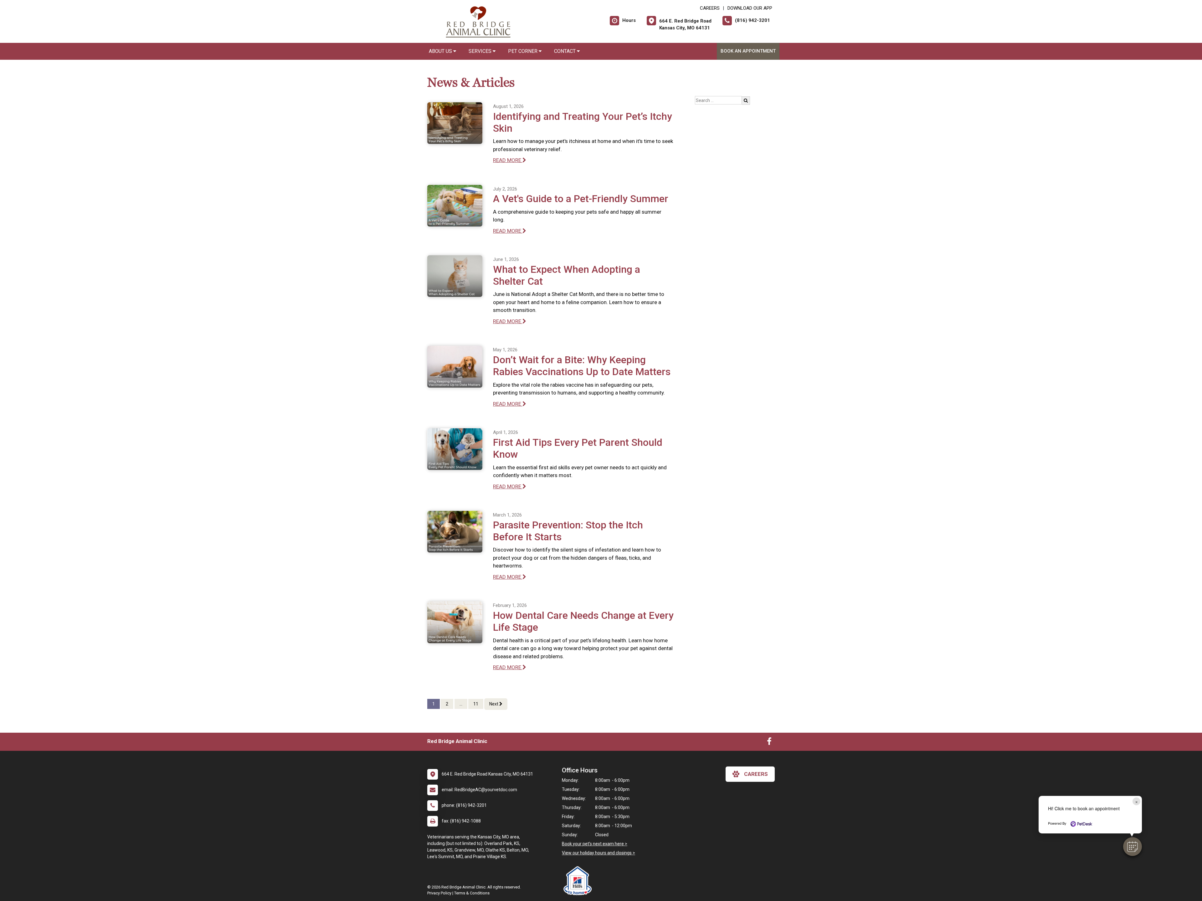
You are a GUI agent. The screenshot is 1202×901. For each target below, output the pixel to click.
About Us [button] (441, 51)
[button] (1132, 846)
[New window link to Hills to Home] (579, 880)
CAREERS (710, 8)
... (461, 703)
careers (756, 774)
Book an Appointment (748, 51)
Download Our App (749, 8)
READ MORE (507, 160)
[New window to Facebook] (769, 742)
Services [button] (481, 51)
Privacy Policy (439, 893)
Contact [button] (565, 51)
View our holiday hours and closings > (598, 852)
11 (475, 703)
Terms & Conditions (472, 893)
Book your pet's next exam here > (594, 843)
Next (494, 703)
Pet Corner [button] (523, 51)
